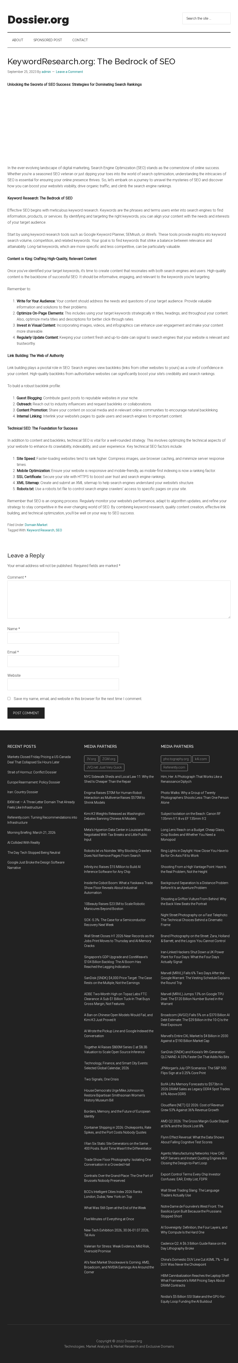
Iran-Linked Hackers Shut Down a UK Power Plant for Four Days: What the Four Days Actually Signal (192, 957)
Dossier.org (38, 19)
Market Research (126, 1346)
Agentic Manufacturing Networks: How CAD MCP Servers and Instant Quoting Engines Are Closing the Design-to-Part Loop (194, 1158)
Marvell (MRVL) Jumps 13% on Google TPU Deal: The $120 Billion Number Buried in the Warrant (192, 999)
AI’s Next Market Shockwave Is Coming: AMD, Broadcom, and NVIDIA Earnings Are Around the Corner (119, 1267)
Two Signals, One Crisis (101, 1079)
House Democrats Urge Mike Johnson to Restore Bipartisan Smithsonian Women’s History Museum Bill (114, 1095)
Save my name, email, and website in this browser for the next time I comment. (78, 699)
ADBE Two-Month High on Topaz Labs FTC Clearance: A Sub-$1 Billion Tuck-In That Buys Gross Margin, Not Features (117, 999)
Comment (16, 577)
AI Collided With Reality (23, 842)
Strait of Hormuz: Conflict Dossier (32, 772)
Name (13, 629)
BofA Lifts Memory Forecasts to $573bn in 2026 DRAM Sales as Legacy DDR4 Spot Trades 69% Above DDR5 (195, 1089)
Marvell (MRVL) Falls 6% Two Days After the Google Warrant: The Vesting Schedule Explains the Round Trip (195, 978)
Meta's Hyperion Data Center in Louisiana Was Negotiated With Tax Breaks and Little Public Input (117, 834)
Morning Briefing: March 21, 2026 (31, 832)
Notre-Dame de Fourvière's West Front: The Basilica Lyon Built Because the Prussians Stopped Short (192, 1211)
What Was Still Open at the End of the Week (115, 1208)
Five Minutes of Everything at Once (109, 1219)
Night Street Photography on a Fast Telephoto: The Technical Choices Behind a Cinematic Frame (194, 920)
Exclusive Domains (160, 1346)
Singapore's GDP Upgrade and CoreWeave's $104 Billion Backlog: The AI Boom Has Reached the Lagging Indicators (116, 962)
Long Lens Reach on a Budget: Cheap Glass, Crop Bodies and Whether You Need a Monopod (193, 834)
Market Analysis (97, 1346)
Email (13, 652)
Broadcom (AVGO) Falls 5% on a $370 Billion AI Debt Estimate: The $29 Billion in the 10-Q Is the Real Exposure (195, 1020)
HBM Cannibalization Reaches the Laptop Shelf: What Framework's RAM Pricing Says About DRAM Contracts (195, 1280)
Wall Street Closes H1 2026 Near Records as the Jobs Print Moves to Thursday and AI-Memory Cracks (119, 941)
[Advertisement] (119, 126)
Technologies (74, 1346)
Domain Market (36, 525)
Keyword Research (40, 530)
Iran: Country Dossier (22, 792)
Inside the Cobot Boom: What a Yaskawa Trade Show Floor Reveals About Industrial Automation (118, 888)
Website (14, 675)
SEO (59, 530)
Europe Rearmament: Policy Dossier (33, 782)
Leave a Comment (69, 72)
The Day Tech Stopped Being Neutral (33, 852)
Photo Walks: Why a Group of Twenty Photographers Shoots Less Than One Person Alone (195, 797)
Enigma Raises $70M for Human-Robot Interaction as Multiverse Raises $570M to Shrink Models (114, 797)
